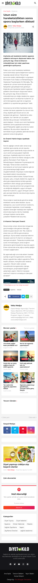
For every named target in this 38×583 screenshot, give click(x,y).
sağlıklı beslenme (26, 531)
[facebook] (10, 564)
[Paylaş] (33, 26)
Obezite (29, 524)
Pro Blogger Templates (23, 579)
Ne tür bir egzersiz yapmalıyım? (26, 344)
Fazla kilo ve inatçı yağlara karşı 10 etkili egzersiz (10, 365)
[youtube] (19, 564)
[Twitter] (23, 296)
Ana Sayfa (6, 11)
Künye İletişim (19, 576)
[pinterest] (27, 564)
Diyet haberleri (21, 521)
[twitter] (14, 564)
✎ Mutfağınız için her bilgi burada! (15, 285)
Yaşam (21, 527)
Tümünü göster (29, 328)
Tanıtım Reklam (18, 574)
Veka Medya (16, 305)
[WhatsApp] (27, 296)
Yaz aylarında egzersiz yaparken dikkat (10, 386)
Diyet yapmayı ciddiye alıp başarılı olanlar (16, 465)
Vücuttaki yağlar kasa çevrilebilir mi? (10, 344)
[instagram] (23, 564)
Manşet (19, 289)
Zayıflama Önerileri (11, 531)
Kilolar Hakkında (18, 524)
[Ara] (35, 3)
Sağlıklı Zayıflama (11, 527)
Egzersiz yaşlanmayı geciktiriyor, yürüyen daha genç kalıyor (27, 387)
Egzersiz (14, 11)
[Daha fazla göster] (31, 296)
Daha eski (32, 417)
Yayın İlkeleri (30, 574)
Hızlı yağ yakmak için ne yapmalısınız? (26, 365)
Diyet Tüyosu (9, 521)
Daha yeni (6, 417)
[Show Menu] (2, 3)
